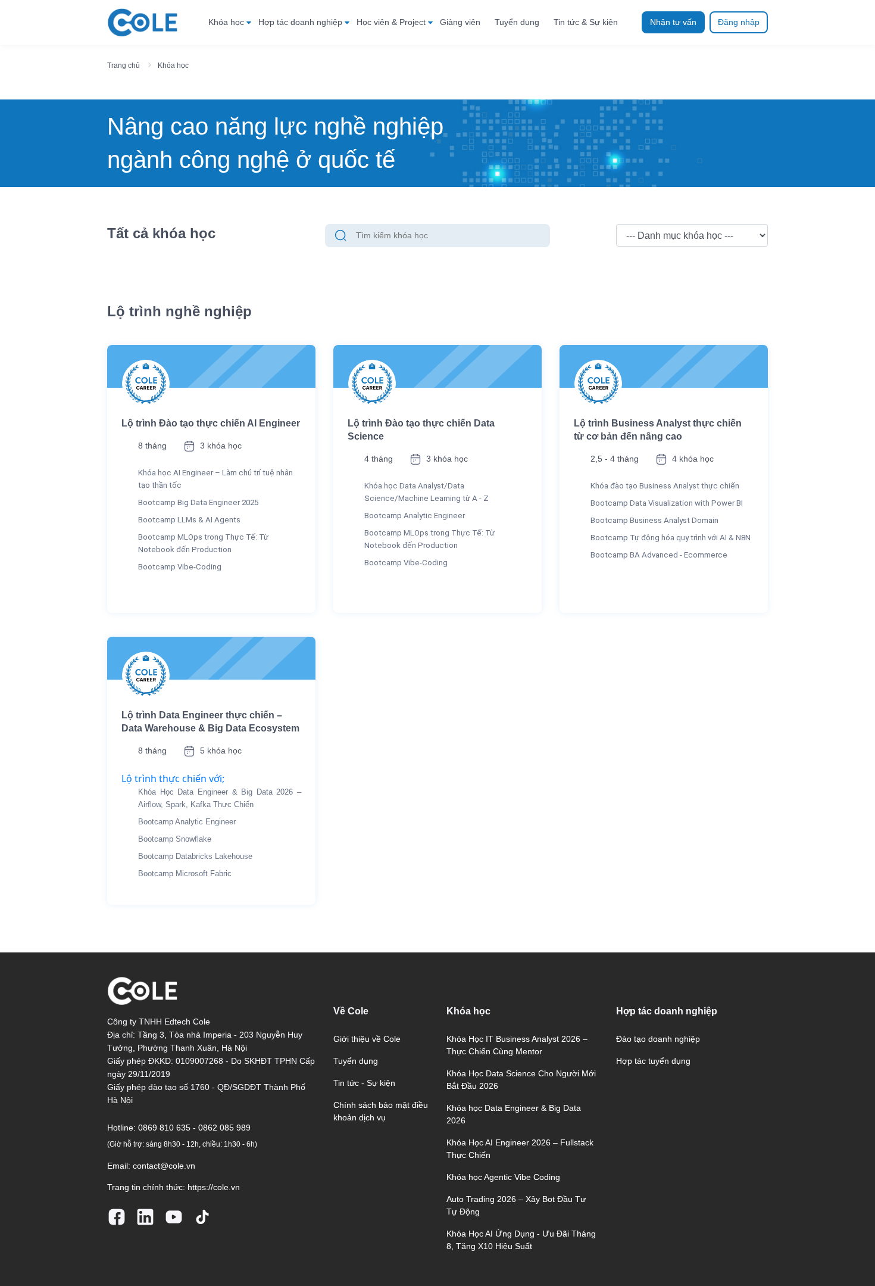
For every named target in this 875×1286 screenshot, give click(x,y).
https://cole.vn (214, 1187)
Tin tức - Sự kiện (364, 1083)
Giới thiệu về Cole (367, 1039)
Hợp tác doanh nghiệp (300, 22)
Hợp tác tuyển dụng (653, 1061)
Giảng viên (460, 22)
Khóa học (226, 22)
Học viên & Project (391, 22)
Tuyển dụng (517, 22)
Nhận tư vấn (673, 22)
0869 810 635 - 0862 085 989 (194, 1127)
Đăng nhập (739, 22)
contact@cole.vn (164, 1165)
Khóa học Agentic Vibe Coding (503, 1177)
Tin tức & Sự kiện (586, 22)
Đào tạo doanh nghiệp (658, 1039)
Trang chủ (123, 65)
